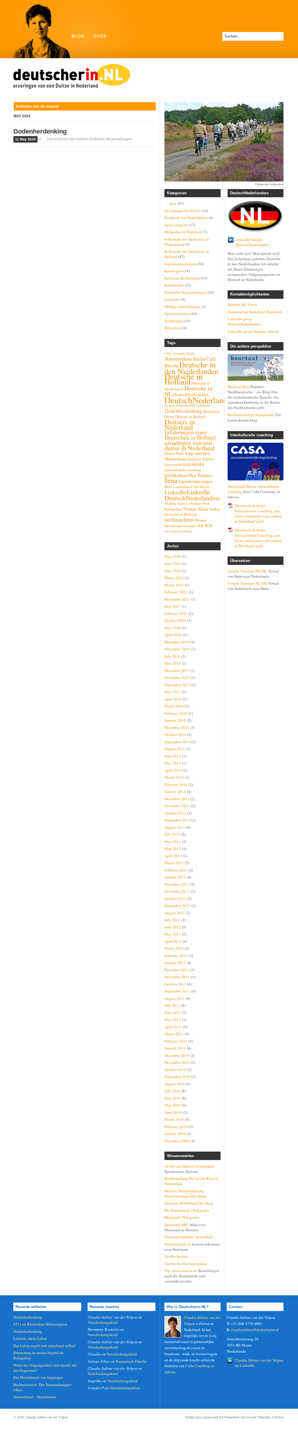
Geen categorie (176, 224)
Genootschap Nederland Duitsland (255, 311)
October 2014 (175, 734)
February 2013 (175, 870)
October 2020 (175, 620)
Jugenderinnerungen (180, 263)
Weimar (201, 520)
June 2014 (172, 756)
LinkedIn (175, 492)
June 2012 (172, 927)
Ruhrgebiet (173, 509)
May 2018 (172, 663)
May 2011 (172, 1019)
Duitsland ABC (176, 1224)
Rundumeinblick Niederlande (251, 414)
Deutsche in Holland (183, 379)
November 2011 (177, 976)
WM (208, 525)
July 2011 (172, 1005)
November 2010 (177, 1062)
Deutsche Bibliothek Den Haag (188, 1203)
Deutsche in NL (188, 391)
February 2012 (175, 955)
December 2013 (176, 798)
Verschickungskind (103, 1322)
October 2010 (175, 1069)
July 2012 (172, 919)
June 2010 (172, 1098)
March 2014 (174, 777)
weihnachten (179, 519)
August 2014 (174, 748)
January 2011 (175, 1048)
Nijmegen (183, 503)
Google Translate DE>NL (247, 571)
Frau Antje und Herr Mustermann (187, 456)
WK (201, 525)
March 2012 (174, 948)
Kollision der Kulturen (72, 139)
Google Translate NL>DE (247, 583)
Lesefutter (172, 299)
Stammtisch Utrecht (131, 1361)
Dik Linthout (199, 405)
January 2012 (175, 962)
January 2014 (175, 791)
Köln (168, 486)
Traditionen (173, 320)
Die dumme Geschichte (182, 210)
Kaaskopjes (173, 270)
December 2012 (176, 884)
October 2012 (175, 898)
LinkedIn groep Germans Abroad (253, 331)
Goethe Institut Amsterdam (185, 1263)
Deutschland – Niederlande (34, 1396)
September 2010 (177, 1076)
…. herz (170, 203)
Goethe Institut (176, 1256)
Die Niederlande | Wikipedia (186, 1210)
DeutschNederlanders (201, 399)
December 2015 (176, 727)
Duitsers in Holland (190, 416)
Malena (170, 503)
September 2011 (177, 991)
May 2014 (172, 763)
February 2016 (175, 713)
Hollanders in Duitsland (183, 231)
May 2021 (172, 606)
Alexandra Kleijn (183, 353)
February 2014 (175, 784)
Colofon (277, 1417)
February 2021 (175, 613)
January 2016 (175, 720)
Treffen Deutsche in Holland (192, 511)
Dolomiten (211, 411)
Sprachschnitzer (176, 313)
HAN (187, 464)
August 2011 (174, 998)
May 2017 (172, 691)
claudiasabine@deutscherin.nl (255, 1329)
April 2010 (173, 1112)
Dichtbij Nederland (176, 405)
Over (100, 36)
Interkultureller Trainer (188, 475)
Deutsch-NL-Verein (243, 304)
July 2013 (172, 834)
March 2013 (174, 862)
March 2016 (174, 706)
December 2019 (176, 642)
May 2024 (172, 570)
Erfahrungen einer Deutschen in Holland (190, 434)
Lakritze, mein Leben (30, 1338)
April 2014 (173, 770)
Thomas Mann (195, 509)
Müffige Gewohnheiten (182, 306)
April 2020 (173, 634)
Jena (170, 480)
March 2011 (174, 1033)
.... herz (48, 139)
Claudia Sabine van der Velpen (47, 1417)
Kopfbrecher (174, 285)
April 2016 (173, 699)
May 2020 (172, 627)
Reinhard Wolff (199, 503)
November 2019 (177, 649)
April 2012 (173, 941)
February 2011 (175, 1041)
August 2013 (174, 827)
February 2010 (175, 1126)
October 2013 (175, 813)
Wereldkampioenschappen (180, 526)
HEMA (197, 464)
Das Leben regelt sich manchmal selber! (44, 1345)
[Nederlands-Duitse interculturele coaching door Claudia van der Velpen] (255, 462)
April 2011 (173, 1026)
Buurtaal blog (238, 386)
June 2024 (172, 563)
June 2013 (172, 841)
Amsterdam (178, 358)
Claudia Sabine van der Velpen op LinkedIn (259, 1363)
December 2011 (176, 969)
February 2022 (175, 592)
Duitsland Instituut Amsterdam (188, 1236)
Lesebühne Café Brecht (191, 486)
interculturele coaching (182, 469)
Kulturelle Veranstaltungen (111, 139)
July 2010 (172, 1090)
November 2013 (177, 805)
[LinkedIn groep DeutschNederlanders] (255, 217)
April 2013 (173, 855)
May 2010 (172, 1105)
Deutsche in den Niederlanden (191, 368)
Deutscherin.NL (71, 75)
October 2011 (175, 984)
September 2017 (177, 684)
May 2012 (172, 934)
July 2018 (172, 656)
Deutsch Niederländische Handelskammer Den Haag (185, 1193)
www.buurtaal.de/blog (178, 531)
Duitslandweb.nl (177, 1244)
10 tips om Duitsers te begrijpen (189, 1166)
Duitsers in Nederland (179, 424)
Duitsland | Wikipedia (181, 1217)
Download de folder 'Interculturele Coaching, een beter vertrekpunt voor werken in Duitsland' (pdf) (258, 537)
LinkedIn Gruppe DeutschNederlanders (252, 242)
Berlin (199, 359)
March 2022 (174, 585)
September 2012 (177, 905)
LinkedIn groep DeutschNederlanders (244, 321)
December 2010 (176, 1055)
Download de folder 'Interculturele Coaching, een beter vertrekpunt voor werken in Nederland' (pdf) (258, 513)
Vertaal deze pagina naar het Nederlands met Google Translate (227, 1417)
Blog (78, 36)
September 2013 (177, 820)
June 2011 (172, 1012)
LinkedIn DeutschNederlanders (192, 495)
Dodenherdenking (40, 131)
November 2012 (177, 891)
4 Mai (168, 353)
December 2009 (176, 1140)
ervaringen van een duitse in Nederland (189, 445)
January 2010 (175, 1133)
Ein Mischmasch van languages (38, 1377)
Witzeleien (173, 327)
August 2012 (174, 912)
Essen (169, 453)
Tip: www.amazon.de (180, 1270)
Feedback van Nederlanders (186, 217)
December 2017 (176, 670)
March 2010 (174, 1119)
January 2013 (175, 877)
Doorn (169, 416)
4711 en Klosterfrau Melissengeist (40, 1324)
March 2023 (174, 577)
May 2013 (172, 848)
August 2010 (174, 1083)
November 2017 (177, 677)
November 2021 (177, 599)
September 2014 (177, 741)
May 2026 (172, 556)
